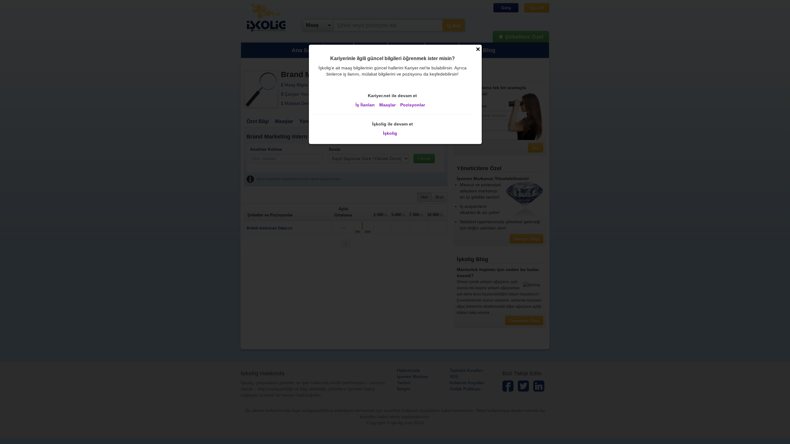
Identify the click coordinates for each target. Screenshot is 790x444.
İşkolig (390, 133)
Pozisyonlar (412, 104)
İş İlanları (365, 104)
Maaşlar (387, 104)
